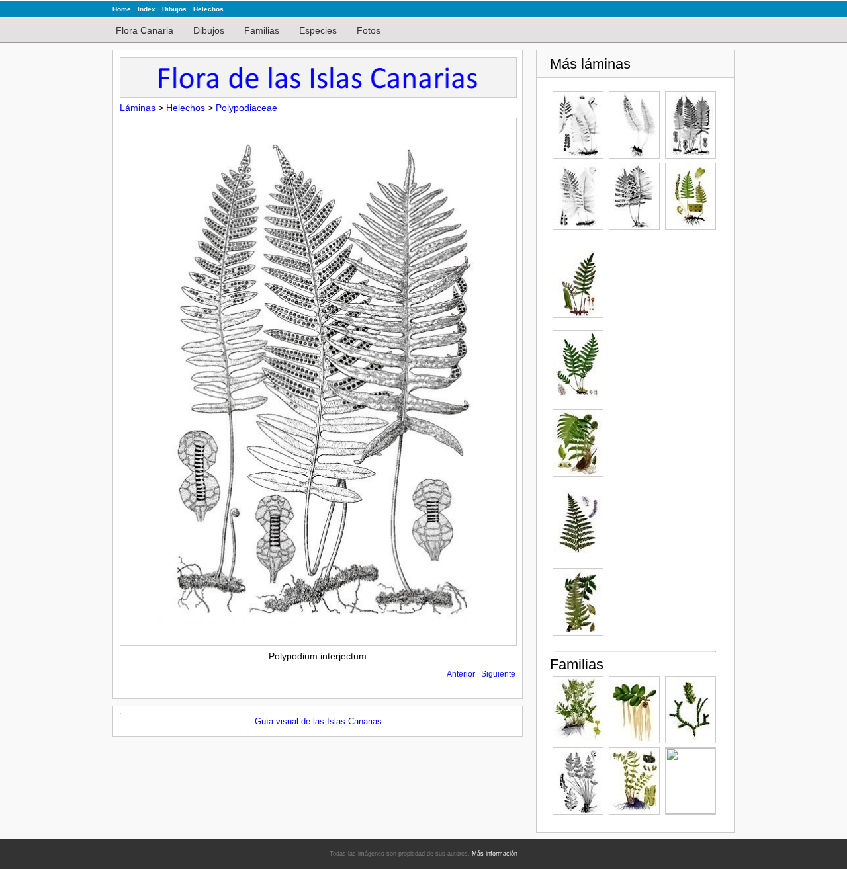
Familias (261, 30)
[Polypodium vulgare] (690, 196)
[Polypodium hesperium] (634, 125)
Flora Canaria (144, 30)
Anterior (461, 674)
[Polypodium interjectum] (690, 125)
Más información (494, 853)
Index (147, 9)
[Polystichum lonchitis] (578, 522)
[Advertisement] (662, 449)
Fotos (368, 30)
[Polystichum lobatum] (578, 443)
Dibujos (174, 9)
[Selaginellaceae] (690, 709)
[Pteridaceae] (578, 709)
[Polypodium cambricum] (578, 125)
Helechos (208, 9)
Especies (318, 30)
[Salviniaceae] (634, 709)
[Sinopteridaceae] (578, 781)
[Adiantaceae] (690, 781)
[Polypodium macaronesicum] (578, 196)
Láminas (138, 108)
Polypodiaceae (246, 108)
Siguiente (498, 674)
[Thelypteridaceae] (634, 781)
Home (121, 9)
